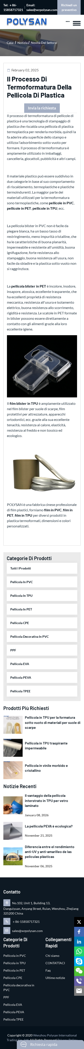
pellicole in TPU (44, 208)
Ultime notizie (55, 978)
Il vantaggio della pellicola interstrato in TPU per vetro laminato (46, 800)
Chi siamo (52, 955)
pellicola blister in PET (28, 286)
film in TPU (23, 515)
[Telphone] (79, 981)
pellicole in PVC (61, 203)
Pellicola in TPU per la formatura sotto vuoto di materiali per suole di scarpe (52, 722)
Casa (10, 43)
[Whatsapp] (79, 951)
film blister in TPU (24, 403)
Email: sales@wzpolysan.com (41, 7)
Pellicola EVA (19, 664)
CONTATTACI (55, 963)
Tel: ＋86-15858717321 (13, 7)
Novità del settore (44, 43)
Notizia (22, 43)
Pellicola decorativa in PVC (29, 636)
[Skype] (79, 961)
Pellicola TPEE (20, 691)
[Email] (79, 991)
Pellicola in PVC (21, 582)
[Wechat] (79, 971)
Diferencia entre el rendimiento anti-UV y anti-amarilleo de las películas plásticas (49, 851)
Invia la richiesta (42, 108)
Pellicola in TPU (21, 595)
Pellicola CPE (19, 623)
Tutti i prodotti (20, 568)
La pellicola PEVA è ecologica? (49, 826)
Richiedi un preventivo (69, 7)
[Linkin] (79, 942)
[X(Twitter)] (79, 922)
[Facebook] (79, 932)
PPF (13, 650)
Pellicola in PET (21, 609)
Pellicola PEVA (20, 677)
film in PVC (53, 510)
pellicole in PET (19, 208)
